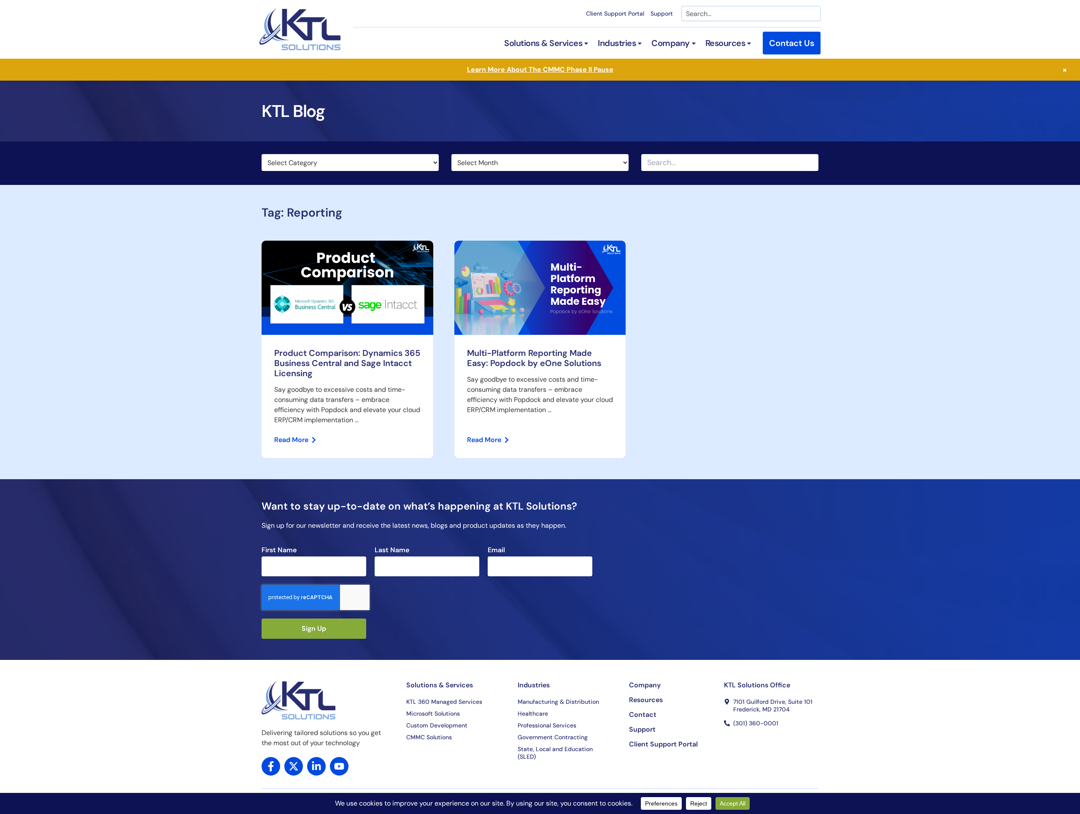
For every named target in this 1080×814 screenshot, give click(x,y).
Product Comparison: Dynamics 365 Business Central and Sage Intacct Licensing (347, 363)
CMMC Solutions (429, 737)
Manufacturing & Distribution (558, 701)
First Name (279, 550)
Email (496, 550)
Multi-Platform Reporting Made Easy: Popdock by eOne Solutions (535, 358)
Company (645, 685)
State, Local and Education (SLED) (555, 752)
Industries (534, 685)
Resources (646, 700)
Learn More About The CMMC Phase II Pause (540, 69)
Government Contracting (553, 737)
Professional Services (547, 725)
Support (662, 13)
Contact (642, 715)
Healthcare (533, 713)
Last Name (392, 550)
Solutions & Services (439, 685)
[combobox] (751, 13)
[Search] (811, 162)
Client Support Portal (615, 13)
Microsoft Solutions (433, 713)
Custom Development (436, 725)
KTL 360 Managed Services (444, 701)
